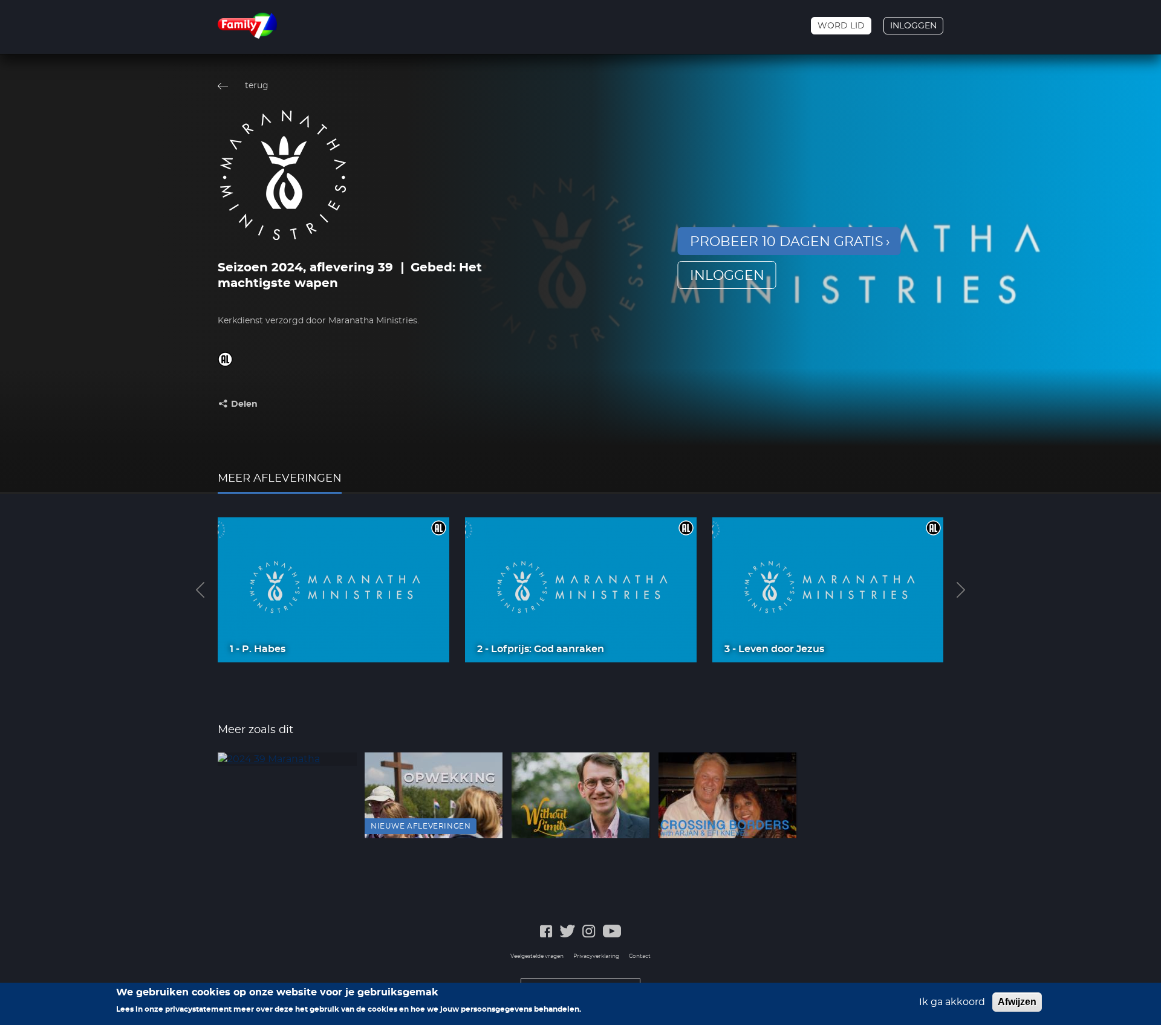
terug (256, 86)
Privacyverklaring (596, 956)
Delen (244, 404)
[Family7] (247, 26)
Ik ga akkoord (952, 1002)
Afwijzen (1017, 1002)
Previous (200, 590)
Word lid (841, 26)
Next (961, 590)
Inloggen (913, 26)
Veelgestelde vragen (537, 956)
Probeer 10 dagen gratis (786, 241)
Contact (640, 956)
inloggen (727, 275)
